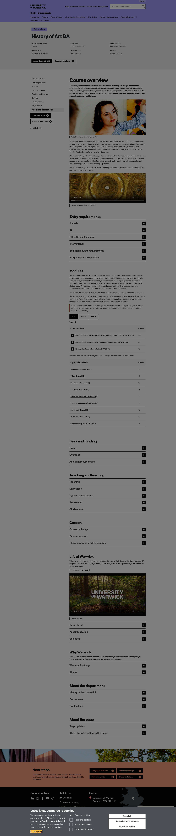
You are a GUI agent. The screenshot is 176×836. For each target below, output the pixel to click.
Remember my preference (127, 821)
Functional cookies (82, 820)
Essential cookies (82, 815)
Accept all (127, 816)
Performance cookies (83, 829)
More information (127, 826)
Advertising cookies (83, 824)
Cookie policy (36, 831)
